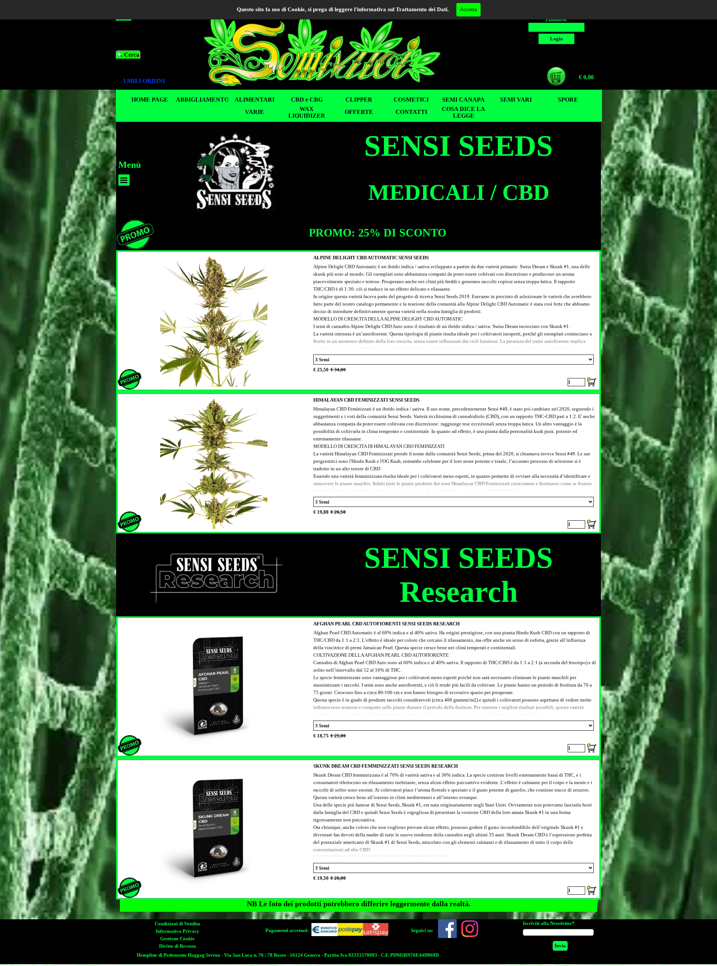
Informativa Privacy (177, 931)
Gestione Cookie (177, 938)
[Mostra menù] (124, 180)
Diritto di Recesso (177, 946)
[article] (358, 320)
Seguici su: (422, 930)
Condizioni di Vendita (177, 923)
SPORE (568, 99)
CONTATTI (411, 112)
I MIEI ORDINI (144, 81)
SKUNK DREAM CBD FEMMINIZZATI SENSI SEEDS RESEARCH (385, 766)
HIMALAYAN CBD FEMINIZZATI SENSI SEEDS (366, 400)
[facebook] (447, 928)
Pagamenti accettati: (287, 930)
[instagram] (469, 928)
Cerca (131, 55)
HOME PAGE (149, 99)
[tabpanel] (151, 81)
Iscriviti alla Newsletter (549, 923)
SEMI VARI (516, 99)
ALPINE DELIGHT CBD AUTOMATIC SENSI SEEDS (371, 257)
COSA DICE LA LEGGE (463, 112)
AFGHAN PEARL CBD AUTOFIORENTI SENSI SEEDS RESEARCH (386, 623)
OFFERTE (359, 112)
